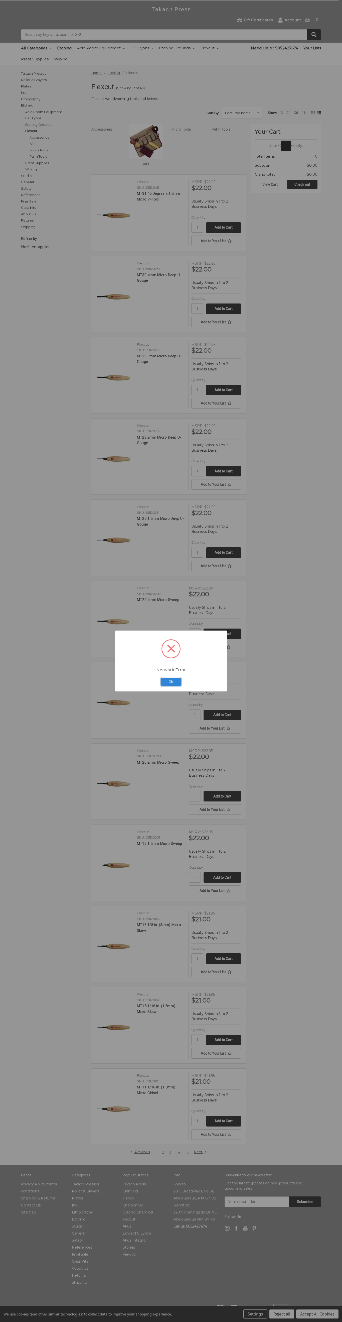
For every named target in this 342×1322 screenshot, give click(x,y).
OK (171, 682)
